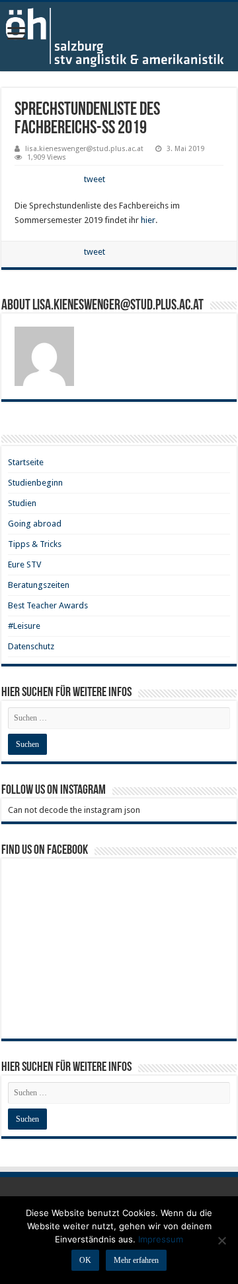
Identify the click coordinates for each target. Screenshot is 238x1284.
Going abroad (34, 524)
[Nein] (221, 1240)
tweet (94, 179)
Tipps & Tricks (34, 544)
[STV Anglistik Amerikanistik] (119, 36)
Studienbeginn (35, 483)
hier (148, 220)
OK (85, 1260)
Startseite (26, 462)
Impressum (160, 1239)
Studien (22, 503)
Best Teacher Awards (48, 605)
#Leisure (24, 626)
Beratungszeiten (38, 585)
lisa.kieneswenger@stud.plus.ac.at (84, 148)
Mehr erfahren (136, 1260)
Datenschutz (31, 646)
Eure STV (24, 564)
